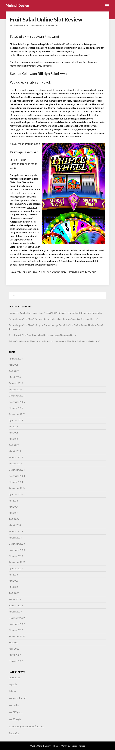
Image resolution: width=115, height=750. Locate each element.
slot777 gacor (16, 712)
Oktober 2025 (16, 408)
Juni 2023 (13, 580)
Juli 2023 (13, 574)
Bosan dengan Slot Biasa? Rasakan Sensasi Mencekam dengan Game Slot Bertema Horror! (53, 319)
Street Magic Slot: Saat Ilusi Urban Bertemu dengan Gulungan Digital (43, 335)
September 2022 (17, 636)
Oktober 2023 (16, 556)
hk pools (13, 684)
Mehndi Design (17, 5)
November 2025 (17, 402)
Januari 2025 (15, 463)
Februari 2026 (16, 383)
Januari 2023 (15, 611)
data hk (12, 691)
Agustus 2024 (16, 494)
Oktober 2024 (16, 482)
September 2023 (17, 562)
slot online (14, 705)
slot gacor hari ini (17, 698)
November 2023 (17, 550)
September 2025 (17, 414)
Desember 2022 (17, 617)
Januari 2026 (15, 389)
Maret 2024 (15, 525)
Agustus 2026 (16, 358)
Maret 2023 (15, 599)
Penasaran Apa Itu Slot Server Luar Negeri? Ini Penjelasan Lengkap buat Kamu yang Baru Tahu (55, 313)
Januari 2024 (15, 537)
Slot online (14, 733)
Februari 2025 (16, 457)
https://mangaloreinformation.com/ (26, 726)
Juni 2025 (13, 432)
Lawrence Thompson (48, 25)
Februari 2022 (16, 661)
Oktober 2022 (16, 630)
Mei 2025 (13, 438)
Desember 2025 (17, 395)
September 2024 (17, 488)
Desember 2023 (17, 543)
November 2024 (17, 475)
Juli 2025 (13, 426)
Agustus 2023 (16, 568)
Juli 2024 (13, 500)
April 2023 (14, 593)
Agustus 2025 (16, 420)
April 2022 (14, 648)
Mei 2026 (13, 364)
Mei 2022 (13, 642)
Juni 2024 (13, 506)
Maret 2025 (15, 451)
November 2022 (17, 624)
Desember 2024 (17, 469)
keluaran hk (14, 677)
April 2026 (14, 371)
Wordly (64, 745)
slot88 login (15, 719)
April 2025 (14, 445)
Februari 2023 (16, 605)
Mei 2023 (13, 587)
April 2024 (14, 519)
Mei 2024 (13, 512)
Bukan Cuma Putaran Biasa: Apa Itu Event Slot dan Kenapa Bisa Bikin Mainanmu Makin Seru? (54, 341)
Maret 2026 (15, 377)
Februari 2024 (16, 531)
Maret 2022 (15, 654)
